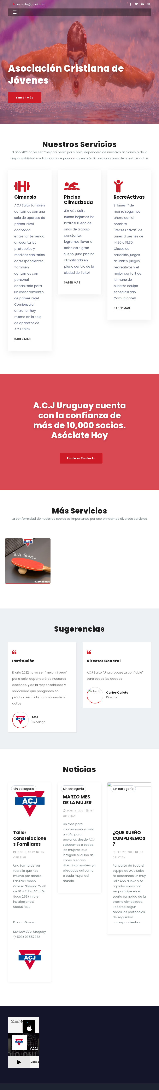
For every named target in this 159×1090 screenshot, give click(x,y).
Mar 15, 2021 (75, 810)
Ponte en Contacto (81, 458)
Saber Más (25, 98)
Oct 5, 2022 (26, 852)
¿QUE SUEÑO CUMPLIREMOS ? (129, 838)
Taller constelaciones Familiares (29, 838)
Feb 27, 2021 (125, 852)
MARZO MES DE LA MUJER (77, 800)
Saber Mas (22, 339)
